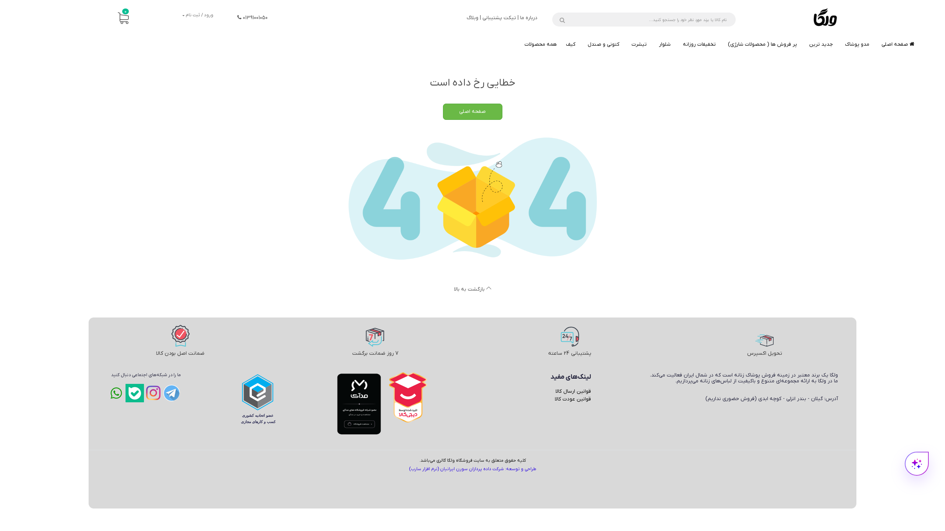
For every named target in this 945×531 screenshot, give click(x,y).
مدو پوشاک (857, 44)
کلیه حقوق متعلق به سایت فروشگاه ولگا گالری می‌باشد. (472, 461)
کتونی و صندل (603, 44)
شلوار (665, 44)
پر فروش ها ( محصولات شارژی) (762, 44)
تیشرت (639, 44)
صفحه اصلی (896, 44)
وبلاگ (472, 17)
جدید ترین (821, 44)
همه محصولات (541, 44)
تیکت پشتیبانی (499, 17)
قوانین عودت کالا (573, 399)
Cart (125, 11)
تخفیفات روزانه (699, 44)
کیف (570, 44)
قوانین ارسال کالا (573, 391)
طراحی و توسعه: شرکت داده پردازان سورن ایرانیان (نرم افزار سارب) (472, 469)
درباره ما (528, 17)
